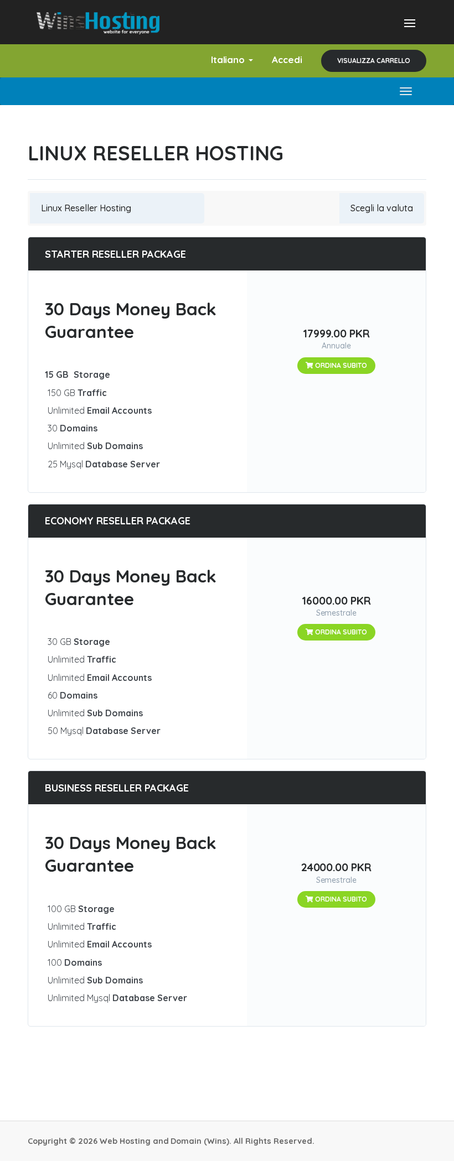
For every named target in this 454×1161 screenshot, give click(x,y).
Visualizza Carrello (373, 60)
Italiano (229, 59)
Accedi (287, 59)
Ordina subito (340, 365)
